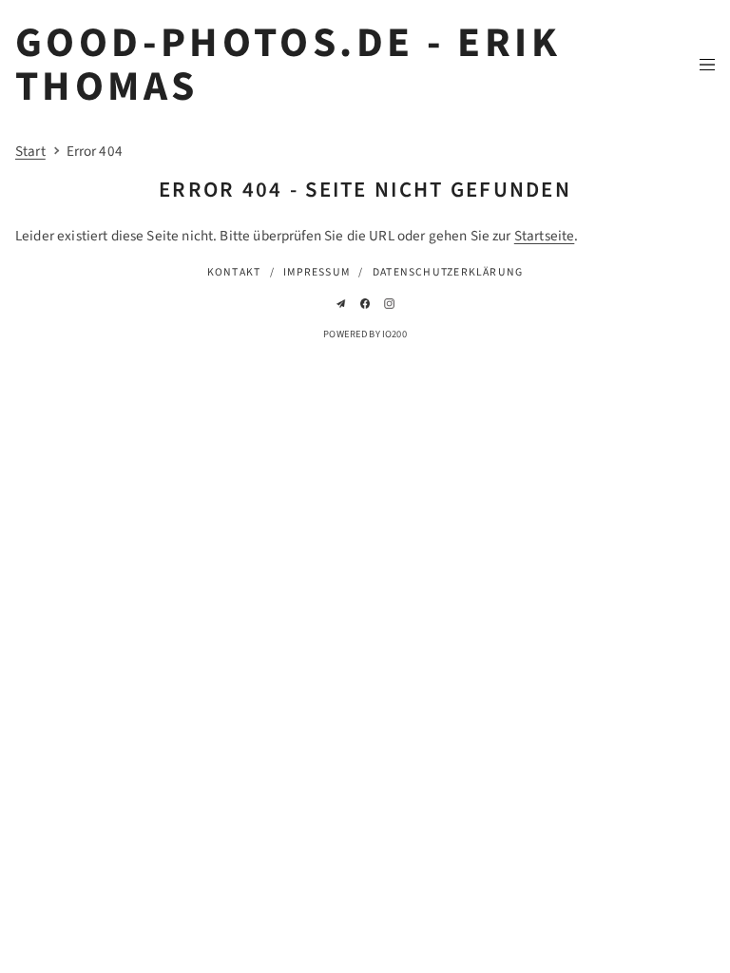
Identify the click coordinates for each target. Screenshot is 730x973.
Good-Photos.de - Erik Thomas (288, 66)
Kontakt (234, 272)
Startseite (544, 235)
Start (30, 151)
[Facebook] (365, 303)
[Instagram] (389, 303)
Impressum (316, 272)
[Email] (341, 303)
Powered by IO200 (364, 334)
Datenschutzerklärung (448, 272)
